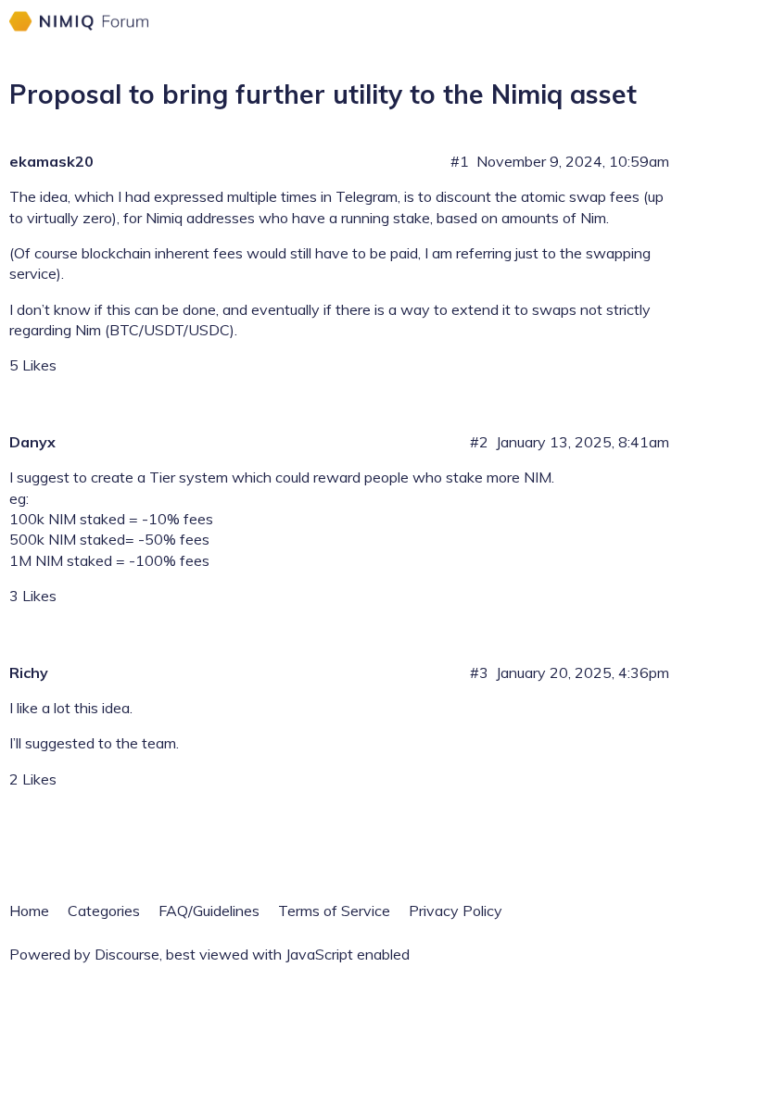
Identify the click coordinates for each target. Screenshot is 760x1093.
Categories (104, 910)
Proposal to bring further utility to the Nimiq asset (323, 94)
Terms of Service (334, 910)
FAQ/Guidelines (209, 910)
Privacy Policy (455, 910)
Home (29, 910)
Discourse (127, 954)
